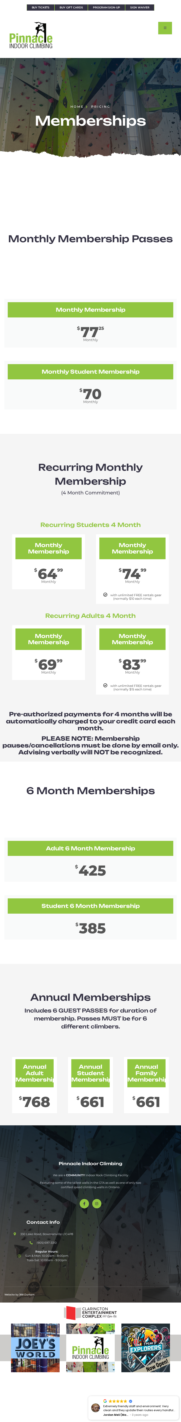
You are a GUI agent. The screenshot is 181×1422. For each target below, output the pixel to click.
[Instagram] (97, 1203)
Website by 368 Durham (19, 1294)
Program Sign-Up (106, 7)
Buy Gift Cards (71, 7)
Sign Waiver (139, 7)
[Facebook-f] (84, 1203)
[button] (178, 1396)
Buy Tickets (41, 7)
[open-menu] (165, 28)
